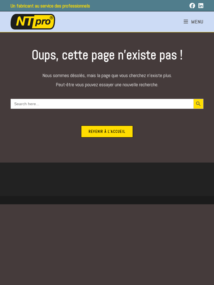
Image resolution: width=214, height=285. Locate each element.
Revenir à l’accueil (107, 131)
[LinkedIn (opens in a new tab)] (200, 6)
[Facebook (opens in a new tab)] (193, 6)
